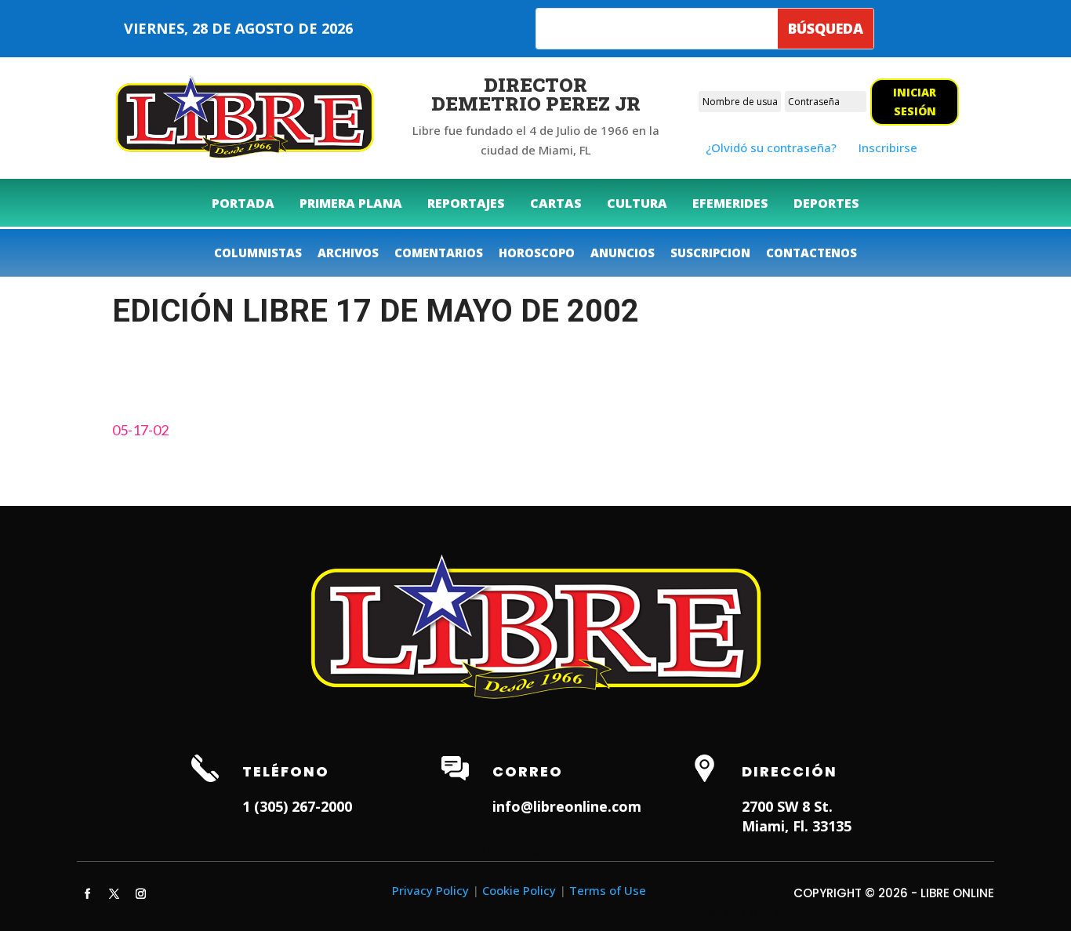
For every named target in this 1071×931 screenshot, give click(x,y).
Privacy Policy (430, 890)
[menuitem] (243, 203)
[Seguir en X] (113, 894)
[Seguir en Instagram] (140, 894)
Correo (527, 771)
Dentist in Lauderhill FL (266, 851)
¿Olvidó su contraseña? (771, 147)
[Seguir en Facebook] (87, 894)
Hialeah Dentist (155, 851)
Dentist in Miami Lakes (487, 851)
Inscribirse (888, 147)
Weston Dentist (376, 851)
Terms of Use (607, 890)
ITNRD (772, 912)
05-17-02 (140, 429)
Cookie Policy (519, 890)
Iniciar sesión (914, 101)
